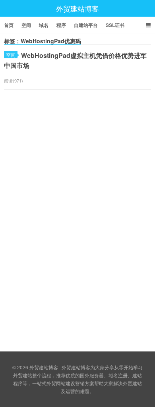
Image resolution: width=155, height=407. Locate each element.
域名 (43, 25)
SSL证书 (115, 25)
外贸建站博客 (77, 8)
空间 (26, 25)
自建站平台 (86, 25)
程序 (61, 25)
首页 (9, 25)
